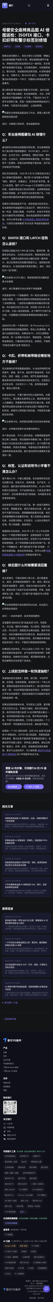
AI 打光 (7, 1273)
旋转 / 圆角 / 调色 (11, 1173)
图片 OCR (24, 1200)
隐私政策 (32, 1298)
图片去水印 (24, 1262)
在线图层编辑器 (11, 1223)
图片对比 (8, 1206)
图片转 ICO (9, 1195)
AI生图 (33, 1251)
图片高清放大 (39, 1257)
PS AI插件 (35, 1246)
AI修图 (17, 46)
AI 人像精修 (19, 1273)
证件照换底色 (10, 1156)
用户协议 (41, 1298)
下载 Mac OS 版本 (10, 1071)
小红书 (9, 1123)
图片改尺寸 (9, 1184)
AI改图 (23, 1251)
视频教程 (6, 1086)
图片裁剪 (33, 1178)
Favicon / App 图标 (25, 1195)
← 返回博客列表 (9, 1019)
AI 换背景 (26, 1257)
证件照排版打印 (29, 1173)
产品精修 (28, 46)
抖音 (9, 1131)
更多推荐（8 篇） (11, 1002)
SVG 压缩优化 (37, 1189)
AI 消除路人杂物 (39, 1262)
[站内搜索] (29, 5)
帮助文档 (6, 1082)
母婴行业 (7, 46)
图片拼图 (33, 1167)
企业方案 (6, 1060)
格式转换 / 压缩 (11, 1161)
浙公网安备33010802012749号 (37, 1287)
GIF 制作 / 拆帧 (11, 1200)
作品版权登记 (8, 1063)
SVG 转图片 (23, 1189)
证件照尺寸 (24, 1156)
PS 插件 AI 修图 (11, 1251)
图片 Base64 (10, 1189)
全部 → (23, 1211)
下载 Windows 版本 (11, 1067)
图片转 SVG (37, 1200)
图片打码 (21, 1178)
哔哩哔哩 (10, 1127)
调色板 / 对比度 (34, 1206)
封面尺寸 (36, 1156)
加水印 (24, 1161)
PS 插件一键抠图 (11, 1257)
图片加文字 (22, 1184)
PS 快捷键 (9, 1234)
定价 (5, 1056)
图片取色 (44, 1167)
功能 (5, 1052)
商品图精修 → (14, 786)
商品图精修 (42, 1268)
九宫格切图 (9, 1167)
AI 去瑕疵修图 (10, 1262)
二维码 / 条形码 (37, 1184)
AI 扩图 (21, 1268)
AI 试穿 (31, 1268)
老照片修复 (9, 1268)
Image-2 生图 (10, 1246)
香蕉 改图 (23, 1246)
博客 (5, 1090)
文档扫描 (19, 1206)
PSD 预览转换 (10, 1211)
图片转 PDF (9, 1178)
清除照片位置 (36, 1161)
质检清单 (39, 46)
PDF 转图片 (41, 1195)
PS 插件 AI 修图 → (33, 786)
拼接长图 (21, 1167)
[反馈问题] (46, 1289)
